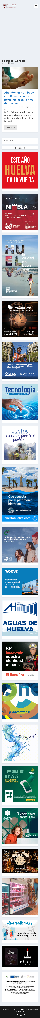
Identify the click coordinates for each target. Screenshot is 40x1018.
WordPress (20, 1011)
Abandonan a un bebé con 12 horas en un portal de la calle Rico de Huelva (19, 98)
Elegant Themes (18, 1009)
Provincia (31, 107)
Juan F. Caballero (12, 107)
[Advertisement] (20, 33)
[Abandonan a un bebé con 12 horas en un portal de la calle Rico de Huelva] (20, 78)
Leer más (10, 127)
